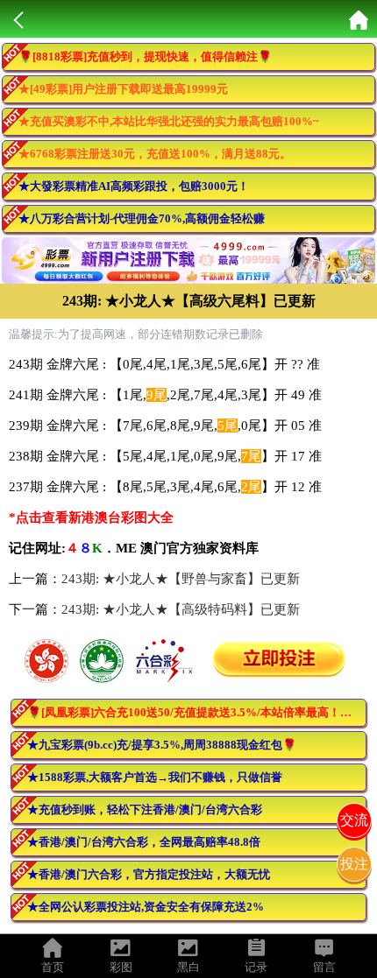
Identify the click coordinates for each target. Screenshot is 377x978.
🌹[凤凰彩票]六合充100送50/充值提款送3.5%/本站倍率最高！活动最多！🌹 (196, 712)
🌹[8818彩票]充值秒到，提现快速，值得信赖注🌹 (145, 56)
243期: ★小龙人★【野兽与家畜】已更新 (180, 579)
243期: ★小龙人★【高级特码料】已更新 (180, 609)
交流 (354, 820)
